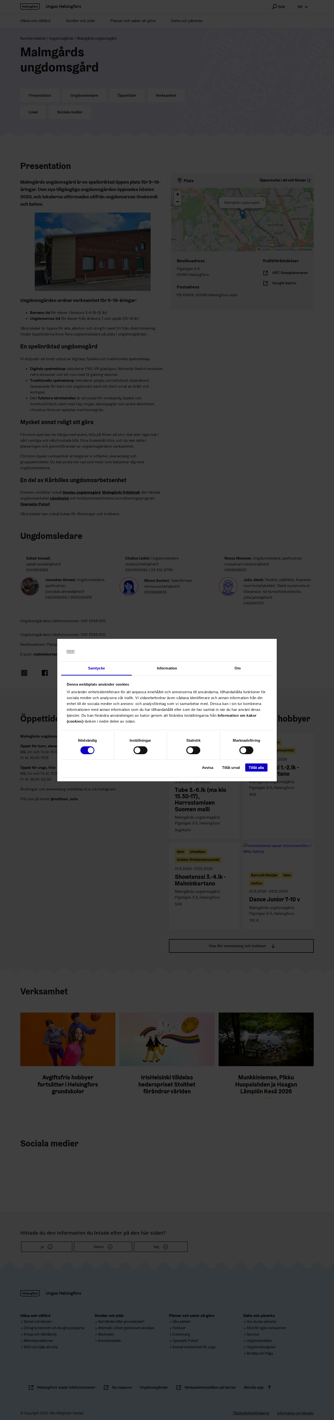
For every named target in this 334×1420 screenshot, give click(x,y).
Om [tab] (237, 668)
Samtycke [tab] (96, 668)
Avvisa (207, 767)
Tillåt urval (231, 767)
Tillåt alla (256, 767)
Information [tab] (167, 668)
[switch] (140, 750)
